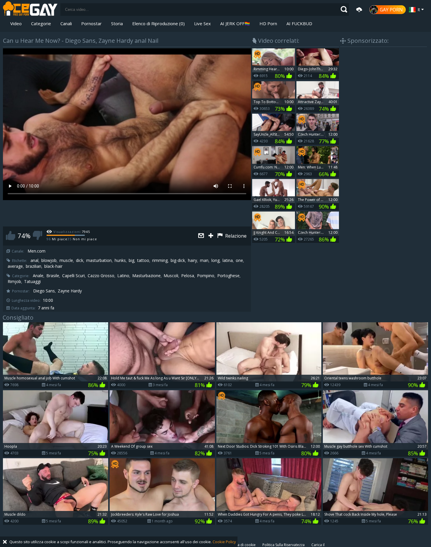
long (215, 260)
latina (228, 260)
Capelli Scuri (73, 276)
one (239, 260)
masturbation (99, 260)
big (131, 260)
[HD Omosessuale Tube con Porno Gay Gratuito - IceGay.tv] (30, 9)
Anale (38, 276)
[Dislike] (37, 235)
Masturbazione (146, 276)
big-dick (178, 260)
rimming (160, 260)
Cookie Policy (224, 541)
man (204, 260)
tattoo (143, 260)
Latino (123, 276)
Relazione (235, 236)
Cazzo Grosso (101, 276)
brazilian (33, 266)
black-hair (53, 266)
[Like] (10, 235)
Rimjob (14, 282)
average (15, 266)
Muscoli (171, 276)
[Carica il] (359, 9)
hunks (120, 260)
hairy (192, 260)
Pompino (205, 276)
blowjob (49, 260)
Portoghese (228, 276)
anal (34, 260)
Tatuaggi (32, 282)
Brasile (52, 276)
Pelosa (187, 276)
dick (79, 260)
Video (16, 23)
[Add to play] (211, 236)
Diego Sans (44, 291)
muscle (66, 260)
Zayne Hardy (70, 291)
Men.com (36, 251)
